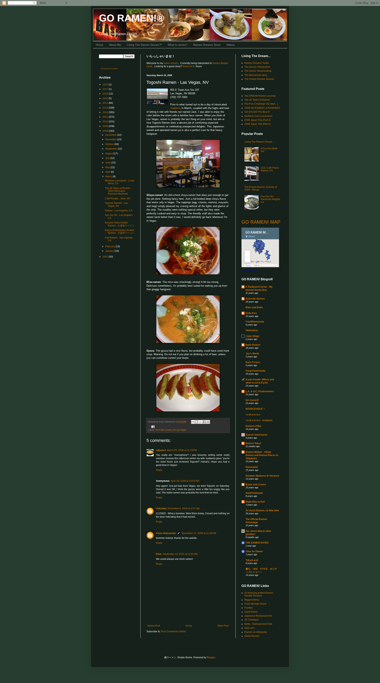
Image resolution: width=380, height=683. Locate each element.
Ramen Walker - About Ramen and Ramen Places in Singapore (262, 455)
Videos (230, 44)
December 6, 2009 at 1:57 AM (184, 508)
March (109, 176)
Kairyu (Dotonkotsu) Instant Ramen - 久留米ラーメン (119, 231)
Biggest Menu (251, 599)
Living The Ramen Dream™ (144, 44)
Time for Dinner (254, 551)
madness (175, 108)
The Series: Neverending (257, 71)
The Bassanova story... (256, 75)
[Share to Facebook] (204, 422)
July (107, 158)
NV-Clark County (164, 430)
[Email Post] (152, 426)
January (110, 251)
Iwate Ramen (253, 344)
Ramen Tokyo (253, 443)
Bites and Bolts (254, 307)
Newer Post (153, 625)
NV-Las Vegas (179, 430)
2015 (106, 98)
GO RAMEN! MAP (260, 222)
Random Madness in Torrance (262, 475)
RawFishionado (254, 493)
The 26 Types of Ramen (257, 99)
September (111, 148)
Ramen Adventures (257, 434)
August (109, 153)
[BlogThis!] (197, 422)
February (110, 246)
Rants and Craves (256, 484)
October (109, 144)
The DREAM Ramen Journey (260, 95)
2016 (106, 93)
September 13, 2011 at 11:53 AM (180, 554)
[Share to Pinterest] (208, 422)
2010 (106, 121)
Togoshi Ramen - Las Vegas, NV (116, 204)
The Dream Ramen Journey (259, 79)
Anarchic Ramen (255, 298)
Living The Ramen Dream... (259, 141)
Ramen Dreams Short (206, 44)
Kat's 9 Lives (253, 362)
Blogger (211, 657)
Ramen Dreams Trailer (256, 63)
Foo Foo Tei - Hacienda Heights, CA (271, 199)
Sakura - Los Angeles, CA (118, 210)
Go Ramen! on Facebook (109, 69)
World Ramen (251, 636)
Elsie (159, 554)
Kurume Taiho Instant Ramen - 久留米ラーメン (119, 224)
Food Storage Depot (255, 603)
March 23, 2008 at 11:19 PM (182, 450)
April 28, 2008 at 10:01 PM (185, 481)
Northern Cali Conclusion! (258, 116)
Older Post (223, 625)
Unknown (161, 508)
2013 (106, 107)
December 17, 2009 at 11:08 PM (199, 533)
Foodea (248, 607)
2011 (106, 116)
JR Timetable (251, 619)
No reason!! (252, 400)
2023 (106, 84)
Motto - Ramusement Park (258, 624)
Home (99, 44)
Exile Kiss (251, 313)
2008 (106, 131)
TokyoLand (252, 560)
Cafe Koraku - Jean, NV (117, 198)
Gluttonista (252, 330)
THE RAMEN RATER (257, 542)
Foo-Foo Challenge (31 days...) (261, 103)
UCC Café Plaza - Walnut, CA (270, 169)
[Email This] (193, 422)
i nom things (252, 336)
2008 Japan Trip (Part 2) (257, 120)
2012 (106, 112)
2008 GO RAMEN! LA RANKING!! (262, 108)
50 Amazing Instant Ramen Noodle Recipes (258, 594)
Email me (187, 66)
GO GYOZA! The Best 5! (257, 112)
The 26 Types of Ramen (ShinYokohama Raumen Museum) (117, 191)
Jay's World (252, 353)
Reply (159, 470)
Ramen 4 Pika (253, 426)
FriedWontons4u (255, 321)
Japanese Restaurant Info (258, 615)
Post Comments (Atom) (173, 631)
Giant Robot (250, 612)
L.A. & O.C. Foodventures (260, 391)
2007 (106, 256)
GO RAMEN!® (131, 18)
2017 (106, 89)
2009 (106, 126)
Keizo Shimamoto (166, 533)
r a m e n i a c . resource (259, 420)
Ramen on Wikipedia (255, 632)
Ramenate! (252, 467)
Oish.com (249, 628)
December (111, 135)
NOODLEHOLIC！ (255, 408)
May (107, 167)
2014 (106, 103)
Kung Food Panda (255, 370)
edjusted (161, 450)
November (111, 139)
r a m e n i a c (253, 414)
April (108, 172)
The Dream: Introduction (257, 67)
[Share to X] (200, 422)
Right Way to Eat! (255, 501)
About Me (115, 44)
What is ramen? (177, 44)
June (108, 162)
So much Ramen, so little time (262, 510)
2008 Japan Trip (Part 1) (257, 124)
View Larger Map (249, 270)
